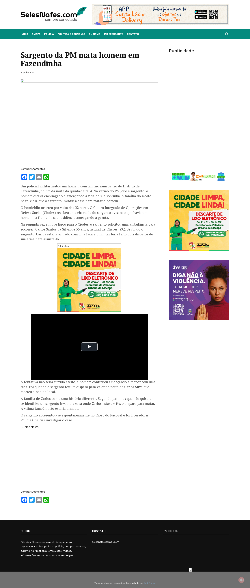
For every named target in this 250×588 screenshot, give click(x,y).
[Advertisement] (89, 461)
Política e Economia (71, 34)
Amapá (36, 34)
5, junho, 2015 (27, 72)
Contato (133, 34)
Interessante (113, 34)
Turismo (94, 34)
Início (24, 34)
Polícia (49, 34)
